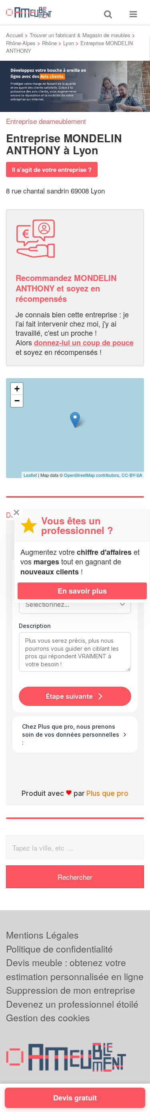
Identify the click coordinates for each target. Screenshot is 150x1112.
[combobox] (72, 604)
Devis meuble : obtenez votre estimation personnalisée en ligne (75, 969)
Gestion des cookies (48, 1017)
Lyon (68, 43)
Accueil (14, 35)
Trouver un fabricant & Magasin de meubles (80, 35)
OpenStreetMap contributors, (93, 475)
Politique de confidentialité (59, 948)
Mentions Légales (42, 934)
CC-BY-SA (132, 475)
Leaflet (30, 475)
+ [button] (17, 389)
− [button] (17, 401)
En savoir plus (82, 591)
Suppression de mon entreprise (70, 989)
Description (35, 625)
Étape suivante (69, 696)
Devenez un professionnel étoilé (72, 1003)
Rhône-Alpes (21, 43)
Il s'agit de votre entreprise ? (52, 169)
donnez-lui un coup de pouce (84, 342)
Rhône (49, 43)
